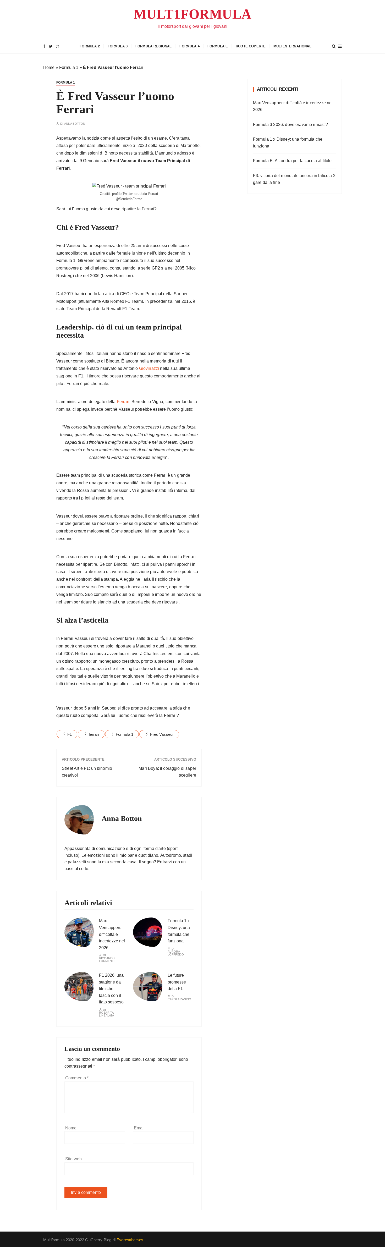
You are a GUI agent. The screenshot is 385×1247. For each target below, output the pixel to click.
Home (49, 67)
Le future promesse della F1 (177, 982)
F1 (69, 734)
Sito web (73, 1159)
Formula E (217, 46)
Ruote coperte (251, 46)
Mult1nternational (292, 46)
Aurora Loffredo (176, 953)
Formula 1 (68, 67)
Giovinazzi (149, 368)
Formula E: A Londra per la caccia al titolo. (293, 160)
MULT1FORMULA (192, 14)
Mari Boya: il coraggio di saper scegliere (167, 771)
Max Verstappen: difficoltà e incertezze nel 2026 (112, 934)
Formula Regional (153, 46)
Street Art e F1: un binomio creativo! (87, 771)
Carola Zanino (179, 999)
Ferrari (123, 401)
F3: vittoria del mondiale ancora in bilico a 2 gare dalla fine (294, 179)
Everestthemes (130, 1240)
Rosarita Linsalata (106, 1014)
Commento (77, 1078)
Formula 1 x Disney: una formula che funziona (287, 142)
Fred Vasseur (162, 734)
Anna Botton (74, 123)
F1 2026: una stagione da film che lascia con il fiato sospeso (111, 988)
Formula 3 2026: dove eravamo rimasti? (290, 124)
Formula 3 (118, 46)
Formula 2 (90, 46)
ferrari (94, 734)
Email (139, 1128)
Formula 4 (189, 46)
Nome (71, 1128)
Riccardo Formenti (107, 960)
